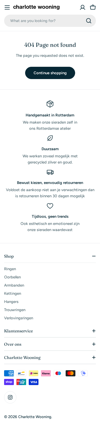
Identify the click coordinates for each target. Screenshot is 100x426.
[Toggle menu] (7, 7)
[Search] (89, 21)
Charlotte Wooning (34, 416)
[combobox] (50, 21)
